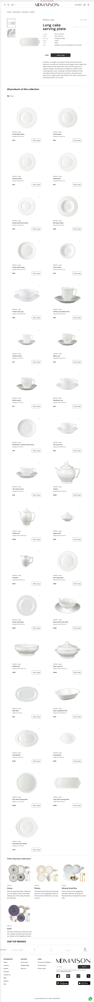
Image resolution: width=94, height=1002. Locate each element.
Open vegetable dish (60, 711)
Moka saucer (16, 400)
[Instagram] (78, 976)
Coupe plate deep (18, 267)
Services (6, 965)
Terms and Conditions (44, 962)
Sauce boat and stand (60, 622)
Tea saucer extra (18, 489)
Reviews (6, 981)
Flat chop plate (58, 578)
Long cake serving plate (61, 799)
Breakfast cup (58, 400)
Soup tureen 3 (58, 666)
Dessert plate (17, 178)
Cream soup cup (18, 312)
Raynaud (25, 12)
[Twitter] (88, 976)
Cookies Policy (42, 965)
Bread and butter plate (20, 223)
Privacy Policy (42, 968)
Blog (5, 978)
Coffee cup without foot (61, 312)
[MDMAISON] (47, 4)
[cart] (84, 5)
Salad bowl (16, 666)
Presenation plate (18, 134)
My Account (24, 962)
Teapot (55, 489)
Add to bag (60, 55)
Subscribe (84, 966)
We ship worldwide (47, 1)
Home (9, 12)
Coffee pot (16, 533)
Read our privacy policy (66, 971)
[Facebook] (58, 976)
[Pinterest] (68, 976)
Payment (6, 971)
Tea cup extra (57, 445)
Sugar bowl (57, 533)
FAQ (5, 984)
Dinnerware (16, 12)
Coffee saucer (17, 356)
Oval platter (16, 755)
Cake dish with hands (19, 844)
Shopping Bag (25, 965)
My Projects (78, 5)
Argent (32, 12)
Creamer (15, 578)
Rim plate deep (58, 223)
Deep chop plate (18, 622)
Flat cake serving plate (20, 799)
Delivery (6, 968)
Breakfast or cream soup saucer (23, 445)
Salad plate (57, 178)
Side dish (15, 711)
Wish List (23, 968)
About (5, 962)
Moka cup (56, 356)
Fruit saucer (57, 267)
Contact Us (7, 975)
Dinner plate (57, 134)
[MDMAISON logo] (73, 960)
